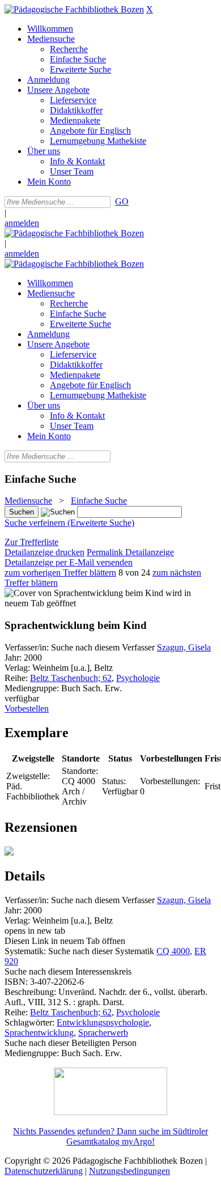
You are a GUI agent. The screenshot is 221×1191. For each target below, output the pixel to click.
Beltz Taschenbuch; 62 (71, 678)
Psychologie (138, 678)
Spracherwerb (103, 1032)
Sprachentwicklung (39, 1032)
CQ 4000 (173, 951)
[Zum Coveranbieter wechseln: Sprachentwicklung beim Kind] (84, 593)
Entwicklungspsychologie (103, 1022)
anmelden (22, 223)
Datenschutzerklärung (44, 1171)
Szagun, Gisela (184, 647)
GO (122, 201)
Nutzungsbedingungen (129, 1171)
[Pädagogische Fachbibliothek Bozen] (74, 9)
